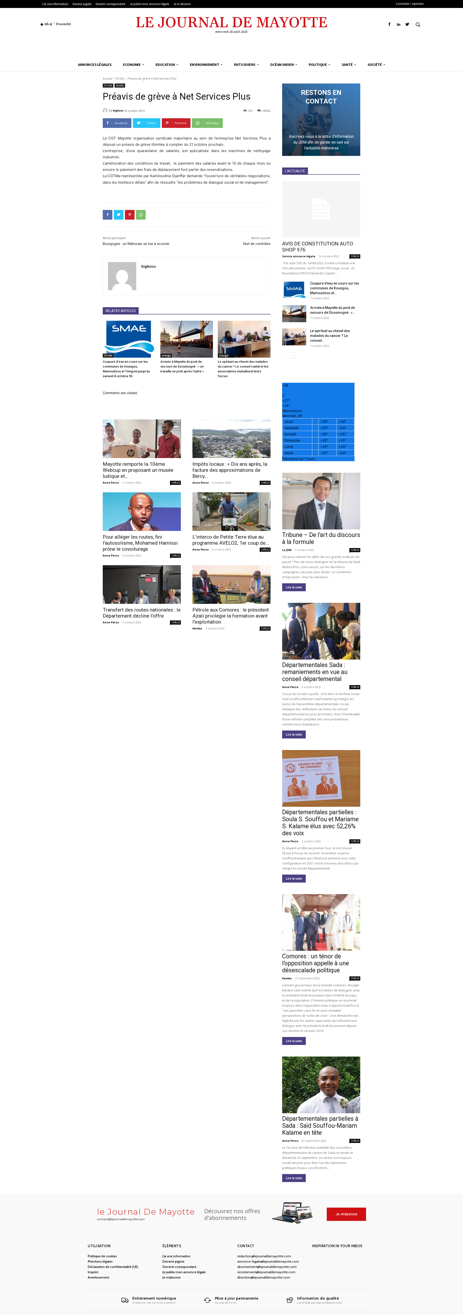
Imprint (93, 1272)
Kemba (197, 628)
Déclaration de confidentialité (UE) (113, 1267)
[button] (417, 24)
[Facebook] (389, 24)
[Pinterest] (130, 215)
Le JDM (287, 550)
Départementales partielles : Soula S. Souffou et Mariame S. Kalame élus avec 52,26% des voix (320, 823)
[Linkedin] (398, 24)
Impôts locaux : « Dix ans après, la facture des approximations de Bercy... (229, 470)
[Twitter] (407, 24)
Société (120, 85)
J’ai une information (177, 1256)
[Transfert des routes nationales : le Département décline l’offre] (142, 584)
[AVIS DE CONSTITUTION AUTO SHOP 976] (321, 209)
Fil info (120, 79)
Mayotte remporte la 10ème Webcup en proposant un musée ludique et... (138, 470)
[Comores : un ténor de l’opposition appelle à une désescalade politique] (321, 922)
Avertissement (98, 1277)
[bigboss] (106, 110)
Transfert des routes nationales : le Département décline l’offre (142, 613)
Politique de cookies (102, 1256)
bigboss (118, 110)
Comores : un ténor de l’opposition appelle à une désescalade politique (315, 963)
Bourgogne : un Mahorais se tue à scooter (136, 244)
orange (166, 355)
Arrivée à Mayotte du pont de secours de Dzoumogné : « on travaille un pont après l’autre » (182, 366)
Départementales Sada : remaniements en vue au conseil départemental (314, 671)
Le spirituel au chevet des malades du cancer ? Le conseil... (330, 335)
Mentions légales (100, 1261)
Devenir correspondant (179, 1267)
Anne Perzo (111, 482)
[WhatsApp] (141, 215)
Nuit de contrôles (257, 244)
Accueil (107, 79)
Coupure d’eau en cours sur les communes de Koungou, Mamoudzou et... (334, 288)
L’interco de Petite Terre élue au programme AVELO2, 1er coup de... (230, 540)
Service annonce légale (298, 256)
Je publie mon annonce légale (184, 1272)
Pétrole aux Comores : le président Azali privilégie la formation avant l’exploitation (230, 616)
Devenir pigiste (173, 1261)
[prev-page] (285, 356)
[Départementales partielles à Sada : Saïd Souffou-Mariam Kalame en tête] (321, 1085)
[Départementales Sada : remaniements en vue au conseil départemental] (321, 631)
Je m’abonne (172, 1277)
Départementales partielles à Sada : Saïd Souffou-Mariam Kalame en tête (320, 1125)
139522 (175, 482)
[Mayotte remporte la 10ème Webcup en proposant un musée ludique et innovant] (142, 438)
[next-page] (293, 356)
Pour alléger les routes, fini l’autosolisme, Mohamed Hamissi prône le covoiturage (140, 543)
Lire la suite (294, 587)
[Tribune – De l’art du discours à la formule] (321, 501)
